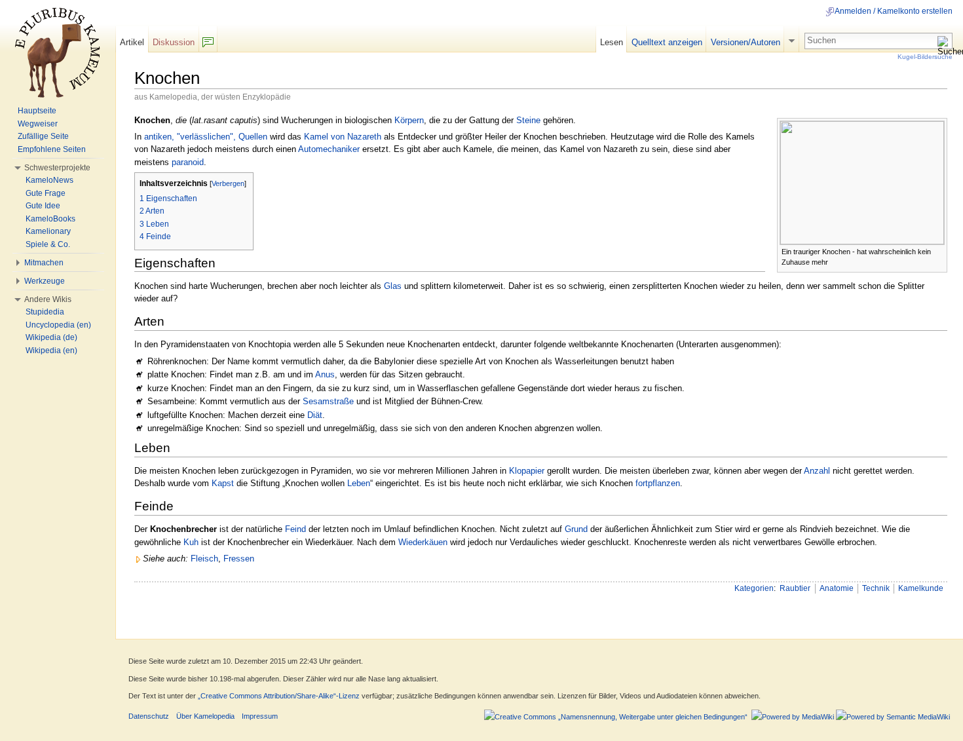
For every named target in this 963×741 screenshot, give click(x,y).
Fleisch (204, 558)
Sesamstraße (328, 401)
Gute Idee (43, 205)
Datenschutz (148, 716)
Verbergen (228, 183)
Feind (295, 529)
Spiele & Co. (48, 244)
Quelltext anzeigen (667, 42)
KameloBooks (50, 218)
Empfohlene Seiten (52, 149)
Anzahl (817, 471)
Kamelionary (48, 231)
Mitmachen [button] (44, 262)
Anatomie (837, 588)
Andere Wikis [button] (47, 299)
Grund (576, 529)
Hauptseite (37, 110)
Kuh (190, 542)
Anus (325, 374)
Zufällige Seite (43, 136)
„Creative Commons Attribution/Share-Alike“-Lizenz (279, 696)
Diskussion (174, 42)
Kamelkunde (920, 588)
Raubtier (795, 588)
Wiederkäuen (422, 542)
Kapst (223, 483)
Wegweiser (38, 123)
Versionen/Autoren (745, 42)
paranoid (188, 162)
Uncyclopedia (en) (58, 325)
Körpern (409, 120)
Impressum (260, 716)
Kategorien (754, 588)
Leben (358, 483)
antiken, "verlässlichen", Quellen (205, 137)
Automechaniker (329, 149)
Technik (876, 588)
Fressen (238, 558)
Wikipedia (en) (51, 350)
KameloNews (49, 180)
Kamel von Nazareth (342, 137)
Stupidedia (45, 311)
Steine (528, 120)
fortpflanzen (657, 483)
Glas (393, 286)
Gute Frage (46, 193)
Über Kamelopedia (205, 716)
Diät (314, 415)
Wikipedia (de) (51, 337)
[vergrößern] (938, 250)
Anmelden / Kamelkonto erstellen (894, 11)
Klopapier (526, 471)
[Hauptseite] (57, 52)
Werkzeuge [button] (44, 281)
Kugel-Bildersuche (925, 56)
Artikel (132, 42)
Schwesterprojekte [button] (57, 167)
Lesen (611, 42)
